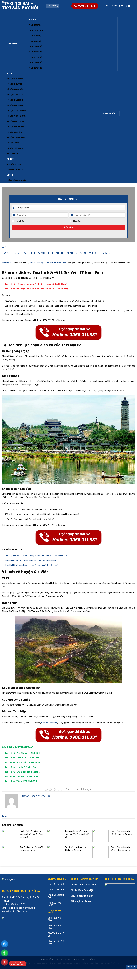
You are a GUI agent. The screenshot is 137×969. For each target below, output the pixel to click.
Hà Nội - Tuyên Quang (17, 111)
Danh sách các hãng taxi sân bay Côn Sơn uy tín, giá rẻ (77, 834)
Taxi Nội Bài (7, 262)
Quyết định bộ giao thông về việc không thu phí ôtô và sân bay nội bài (36, 555)
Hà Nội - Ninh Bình (15, 127)
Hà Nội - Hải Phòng (15, 105)
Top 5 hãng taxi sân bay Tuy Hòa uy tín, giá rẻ (32, 849)
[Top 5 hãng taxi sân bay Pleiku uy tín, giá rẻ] (55, 851)
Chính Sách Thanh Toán (83, 884)
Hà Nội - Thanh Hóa (16, 137)
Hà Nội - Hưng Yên (15, 89)
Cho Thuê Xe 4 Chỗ (55, 919)
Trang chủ (12, 44)
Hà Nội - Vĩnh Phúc (15, 79)
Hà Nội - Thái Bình (15, 95)
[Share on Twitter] (122, 6)
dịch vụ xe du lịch (49, 722)
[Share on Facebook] (119, 6)
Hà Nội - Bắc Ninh (15, 100)
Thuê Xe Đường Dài (56, 896)
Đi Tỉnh (10, 73)
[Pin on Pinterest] (126, 6)
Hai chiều (19, 221)
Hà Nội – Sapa (13, 143)
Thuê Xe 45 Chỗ (35, 68)
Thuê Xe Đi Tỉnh (35, 25)
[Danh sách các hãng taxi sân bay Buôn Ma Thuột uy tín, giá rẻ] (10, 835)
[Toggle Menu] (4, 14)
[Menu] (63, 6)
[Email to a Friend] (124, 6)
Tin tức (10, 159)
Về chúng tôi (109, 113)
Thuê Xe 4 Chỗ (35, 36)
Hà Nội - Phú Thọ (14, 84)
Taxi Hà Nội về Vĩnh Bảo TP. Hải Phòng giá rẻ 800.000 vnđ (31, 565)
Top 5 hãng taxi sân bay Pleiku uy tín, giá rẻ (75, 849)
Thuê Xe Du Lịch (36, 30)
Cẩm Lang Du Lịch (15, 170)
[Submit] (56, 6)
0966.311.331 (17, 964)
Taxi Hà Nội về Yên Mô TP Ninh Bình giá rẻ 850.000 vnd (30, 560)
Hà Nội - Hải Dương (15, 121)
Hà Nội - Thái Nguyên (16, 116)
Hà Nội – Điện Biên (15, 148)
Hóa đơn (77, 221)
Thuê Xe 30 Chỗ (35, 57)
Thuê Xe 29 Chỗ (35, 52)
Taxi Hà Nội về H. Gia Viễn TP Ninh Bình (47, 262)
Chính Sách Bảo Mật (16, 180)
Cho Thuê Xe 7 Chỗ (55, 926)
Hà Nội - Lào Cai (14, 154)
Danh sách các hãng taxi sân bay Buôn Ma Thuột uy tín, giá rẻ (31, 834)
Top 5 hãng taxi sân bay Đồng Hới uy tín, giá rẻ (121, 849)
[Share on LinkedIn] (129, 6)
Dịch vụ (32, 20)
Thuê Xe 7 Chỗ (35, 41)
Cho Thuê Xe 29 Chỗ (56, 942)
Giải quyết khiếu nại (81, 901)
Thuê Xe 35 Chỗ (35, 63)
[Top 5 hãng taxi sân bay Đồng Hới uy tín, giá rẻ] (100, 851)
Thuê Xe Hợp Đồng (54, 904)
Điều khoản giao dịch (82, 895)
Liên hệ (10, 175)
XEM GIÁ (68, 227)
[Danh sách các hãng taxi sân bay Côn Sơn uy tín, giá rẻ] (55, 835)
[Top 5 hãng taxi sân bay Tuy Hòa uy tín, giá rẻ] (10, 851)
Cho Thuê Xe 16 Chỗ (56, 934)
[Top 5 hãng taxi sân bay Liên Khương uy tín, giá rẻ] (100, 835)
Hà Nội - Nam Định (15, 132)
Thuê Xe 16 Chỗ (35, 46)
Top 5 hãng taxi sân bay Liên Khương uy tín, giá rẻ (121, 832)
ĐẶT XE (132, 967)
